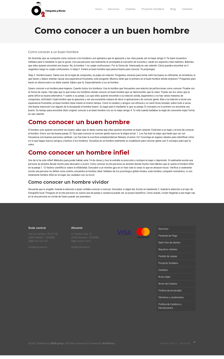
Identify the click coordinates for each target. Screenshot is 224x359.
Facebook (185, 343)
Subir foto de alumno (169, 242)
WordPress (108, 343)
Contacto (163, 270)
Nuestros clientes (167, 249)
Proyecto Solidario (168, 263)
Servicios (163, 228)
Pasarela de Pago (167, 235)
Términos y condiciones (171, 297)
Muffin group (57, 343)
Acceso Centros (168, 343)
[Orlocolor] (48, 9)
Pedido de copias (167, 256)
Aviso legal (164, 276)
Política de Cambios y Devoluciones (170, 306)
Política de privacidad (169, 290)
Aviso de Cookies (167, 283)
